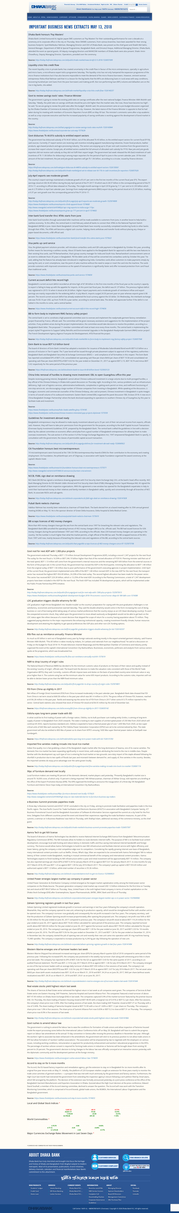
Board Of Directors (114, 1194)
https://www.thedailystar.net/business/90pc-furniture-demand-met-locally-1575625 (60, 793)
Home (30, 17)
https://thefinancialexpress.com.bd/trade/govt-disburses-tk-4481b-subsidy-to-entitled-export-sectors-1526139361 (73, 167)
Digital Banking (94, 17)
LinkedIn (135, 1194)
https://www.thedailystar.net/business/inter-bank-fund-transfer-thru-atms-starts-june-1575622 (74, 238)
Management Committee (117, 1197)
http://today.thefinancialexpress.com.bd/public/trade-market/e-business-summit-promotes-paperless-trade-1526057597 (82, 827)
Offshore (72, 17)
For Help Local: (99, 9)
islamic (103, 17)
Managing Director (114, 1188)
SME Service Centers (96, 1191)
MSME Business (52, 17)
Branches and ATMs (96, 1188)
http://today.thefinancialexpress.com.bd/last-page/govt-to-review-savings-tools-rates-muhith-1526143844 (70, 127)
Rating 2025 (129, 4)
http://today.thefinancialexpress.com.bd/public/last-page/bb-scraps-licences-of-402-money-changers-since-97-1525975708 (85, 543)
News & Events (113, 17)
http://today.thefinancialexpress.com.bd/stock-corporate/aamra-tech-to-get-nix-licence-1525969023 (74, 873)
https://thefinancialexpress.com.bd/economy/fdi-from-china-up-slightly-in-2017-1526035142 (71, 708)
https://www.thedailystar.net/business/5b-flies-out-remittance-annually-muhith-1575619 (69, 656)
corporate (63, 17)
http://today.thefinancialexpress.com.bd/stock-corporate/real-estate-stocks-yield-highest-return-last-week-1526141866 (81, 1018)
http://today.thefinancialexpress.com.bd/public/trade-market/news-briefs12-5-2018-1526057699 (74, 60)
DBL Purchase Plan (114, 1200)
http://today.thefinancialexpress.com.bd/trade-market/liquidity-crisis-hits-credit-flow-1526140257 (75, 90)
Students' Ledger (37, 1188)
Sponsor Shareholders (116, 1191)
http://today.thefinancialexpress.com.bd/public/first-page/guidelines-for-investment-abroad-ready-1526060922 (80, 443)
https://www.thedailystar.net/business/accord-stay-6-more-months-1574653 (64, 1098)
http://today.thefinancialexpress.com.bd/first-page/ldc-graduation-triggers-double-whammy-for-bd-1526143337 (79, 629)
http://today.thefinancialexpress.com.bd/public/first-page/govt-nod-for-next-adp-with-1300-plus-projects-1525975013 (74, 592)
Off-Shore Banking (56, 1191)
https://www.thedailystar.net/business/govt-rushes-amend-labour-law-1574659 (66, 1058)
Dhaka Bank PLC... (75, 1194)
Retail (43, 17)
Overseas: (117, 9)
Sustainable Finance (126, 17)
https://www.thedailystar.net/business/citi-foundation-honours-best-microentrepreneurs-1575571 (67, 467)
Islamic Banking (55, 1188)
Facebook (135, 1188)
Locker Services (55, 1194)
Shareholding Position (96, 1197)
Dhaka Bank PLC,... (76, 1188)
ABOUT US (36, 17)
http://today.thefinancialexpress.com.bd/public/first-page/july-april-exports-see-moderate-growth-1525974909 (72, 201)
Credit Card (35, 1191)
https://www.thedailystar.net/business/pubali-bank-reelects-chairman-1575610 (67, 516)
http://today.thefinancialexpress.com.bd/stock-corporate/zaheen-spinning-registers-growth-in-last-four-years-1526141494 (83, 944)
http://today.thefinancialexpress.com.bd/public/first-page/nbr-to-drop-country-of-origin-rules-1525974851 (77, 684)
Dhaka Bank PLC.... (76, 1191)
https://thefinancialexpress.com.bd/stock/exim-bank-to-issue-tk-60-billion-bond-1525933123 (72, 369)
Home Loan (35, 1194)
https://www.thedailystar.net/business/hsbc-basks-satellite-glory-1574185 (57, 410)
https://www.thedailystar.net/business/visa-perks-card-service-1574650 (64, 275)
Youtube (135, 1191)
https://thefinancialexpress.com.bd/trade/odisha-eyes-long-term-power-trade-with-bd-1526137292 (73, 739)
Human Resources (142, 17)
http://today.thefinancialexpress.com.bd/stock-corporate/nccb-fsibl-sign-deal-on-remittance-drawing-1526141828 (81, 498)
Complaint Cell (94, 1194)
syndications (82, 17)
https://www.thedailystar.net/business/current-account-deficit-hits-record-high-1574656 (71, 308)
